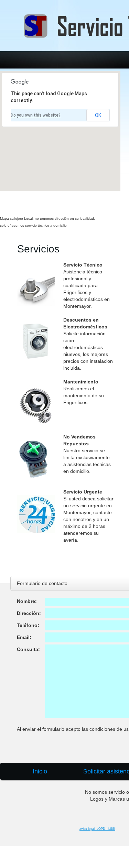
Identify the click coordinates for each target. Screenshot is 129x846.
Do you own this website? (36, 115)
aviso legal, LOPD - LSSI (97, 829)
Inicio (40, 771)
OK (98, 115)
